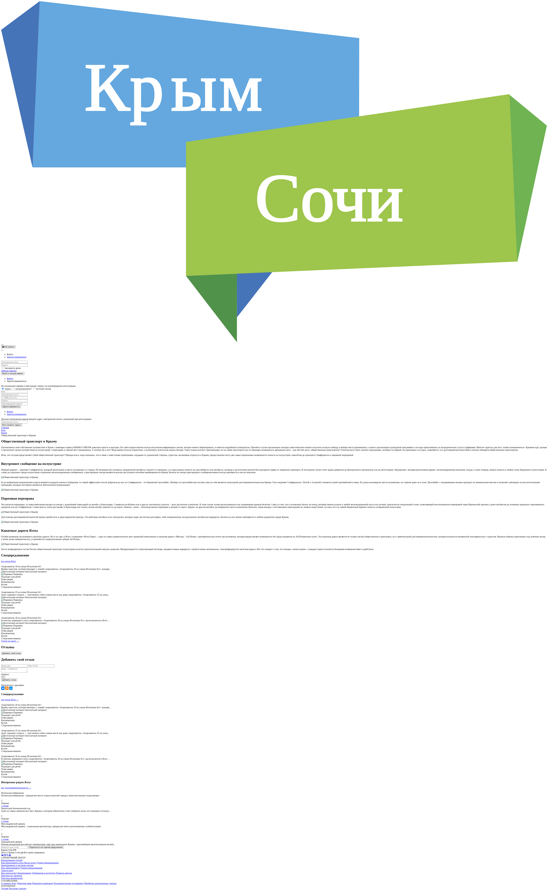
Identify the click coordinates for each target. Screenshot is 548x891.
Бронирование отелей (11, 860)
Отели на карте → (10, 641)
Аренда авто (7, 870)
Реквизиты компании (42, 883)
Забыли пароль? (9, 370)
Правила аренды (64, 873)
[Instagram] (7, 855)
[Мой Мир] (11, 688)
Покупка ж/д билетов (11, 875)
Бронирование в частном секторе (17, 865)
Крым (4, 433)
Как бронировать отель (12, 863)
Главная (5, 427)
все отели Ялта (8, 561)
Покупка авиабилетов (12, 878)
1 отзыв (5, 806)
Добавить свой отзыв (11, 653)
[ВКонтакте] (3, 688)
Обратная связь (24, 883)
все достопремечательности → (16, 788)
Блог (3, 430)
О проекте (6, 883)
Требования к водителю (43, 873)
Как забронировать (10, 868)
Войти (10, 378)
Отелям (4, 888)
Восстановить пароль (11, 425)
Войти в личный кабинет (12, 373)
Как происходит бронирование (16, 873)
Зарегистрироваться (16, 357)
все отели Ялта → (10, 699)
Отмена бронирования (48, 863)
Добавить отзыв (9, 680)
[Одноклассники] (7, 688)
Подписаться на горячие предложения (46, 847)
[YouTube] (10, 855)
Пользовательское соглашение (68, 883)
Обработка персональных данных (100, 883)
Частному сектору (18, 888)
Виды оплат (30, 863)
